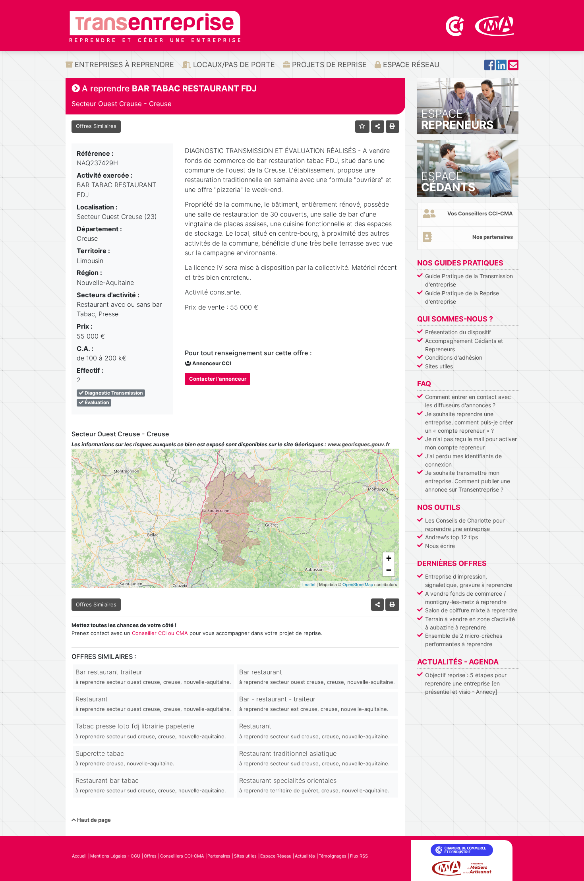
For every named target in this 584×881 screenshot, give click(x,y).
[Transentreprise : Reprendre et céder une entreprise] (155, 26)
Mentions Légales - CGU (115, 856)
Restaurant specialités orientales (314, 785)
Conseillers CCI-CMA (182, 856)
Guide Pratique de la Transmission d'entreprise (469, 280)
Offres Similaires (96, 126)
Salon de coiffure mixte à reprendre (471, 610)
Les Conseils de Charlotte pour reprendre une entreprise (465, 524)
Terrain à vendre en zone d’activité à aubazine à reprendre (470, 623)
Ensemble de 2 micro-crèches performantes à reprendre (463, 639)
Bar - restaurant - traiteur (314, 703)
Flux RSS (359, 856)
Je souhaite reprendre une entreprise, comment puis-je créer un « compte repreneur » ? (469, 422)
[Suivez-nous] (489, 67)
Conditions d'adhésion (453, 357)
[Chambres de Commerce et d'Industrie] (456, 25)
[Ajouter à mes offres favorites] (362, 126)
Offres (150, 856)
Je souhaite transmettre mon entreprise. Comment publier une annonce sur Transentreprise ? (467, 481)
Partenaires (218, 856)
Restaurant (153, 703)
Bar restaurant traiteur (153, 676)
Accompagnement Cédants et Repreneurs (464, 344)
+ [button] (388, 558)
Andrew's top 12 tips (451, 537)
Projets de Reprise (328, 64)
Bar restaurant (317, 676)
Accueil (79, 856)
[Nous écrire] (513, 67)
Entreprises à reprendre (123, 64)
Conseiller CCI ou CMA (160, 633)
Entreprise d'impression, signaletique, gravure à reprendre (468, 580)
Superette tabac (124, 758)
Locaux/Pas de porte (233, 64)
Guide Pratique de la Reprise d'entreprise (462, 297)
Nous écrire (440, 545)
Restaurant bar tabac (150, 785)
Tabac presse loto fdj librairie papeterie (150, 730)
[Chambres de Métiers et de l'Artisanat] (494, 25)
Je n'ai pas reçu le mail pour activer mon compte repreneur (471, 443)
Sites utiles (439, 366)
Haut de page (93, 820)
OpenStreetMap (357, 584)
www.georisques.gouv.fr (358, 444)
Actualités (305, 856)
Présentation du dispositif (458, 332)
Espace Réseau (410, 64)
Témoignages (332, 856)
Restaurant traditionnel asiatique (314, 758)
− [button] (388, 570)
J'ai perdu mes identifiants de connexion (463, 460)
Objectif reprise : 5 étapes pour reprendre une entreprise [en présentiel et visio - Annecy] (466, 683)
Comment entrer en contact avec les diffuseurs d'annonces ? (468, 401)
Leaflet (308, 584)
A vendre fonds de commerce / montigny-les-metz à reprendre (466, 597)
